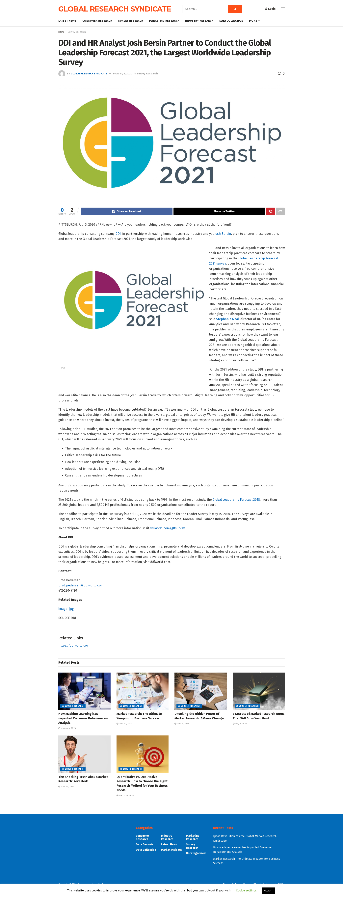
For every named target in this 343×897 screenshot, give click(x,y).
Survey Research (130, 20)
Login (272, 9)
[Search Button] (235, 9)
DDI (118, 234)
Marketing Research (164, 20)
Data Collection (231, 20)
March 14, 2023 (126, 795)
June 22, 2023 (125, 723)
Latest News (67, 20)
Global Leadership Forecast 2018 (236, 499)
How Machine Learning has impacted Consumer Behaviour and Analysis (84, 718)
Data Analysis (145, 844)
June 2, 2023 (182, 723)
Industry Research (199, 20)
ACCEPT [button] (268, 890)
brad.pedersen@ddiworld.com (80, 585)
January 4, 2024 (68, 728)
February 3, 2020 (122, 73)
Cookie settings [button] (246, 890)
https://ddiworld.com (74, 645)
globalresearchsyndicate (89, 73)
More (253, 20)
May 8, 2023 (240, 723)
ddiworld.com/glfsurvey (167, 528)
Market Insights (171, 850)
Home (61, 32)
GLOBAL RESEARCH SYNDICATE (114, 9)
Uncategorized (196, 853)
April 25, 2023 (67, 786)
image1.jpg (66, 609)
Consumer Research (97, 20)
